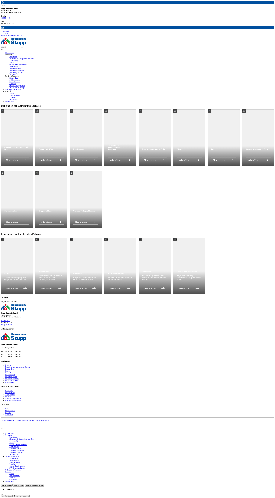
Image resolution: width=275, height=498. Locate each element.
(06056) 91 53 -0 (6, 18)
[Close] (2, 494)
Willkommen (9, 53)
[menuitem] (5, 31)
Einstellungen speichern (21, 496)
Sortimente (8, 435)
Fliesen (11, 62)
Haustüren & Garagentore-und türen (21, 59)
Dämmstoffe (13, 74)
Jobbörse (12, 97)
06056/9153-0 (5, 321)
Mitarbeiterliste (14, 95)
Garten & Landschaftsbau (18, 64)
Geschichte (13, 99)
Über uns (8, 472)
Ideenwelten (13, 78)
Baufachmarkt (14, 66)
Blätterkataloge (14, 80)
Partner (11, 93)
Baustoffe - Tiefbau (16, 72)
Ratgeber (12, 84)
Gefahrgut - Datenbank (13, 89)
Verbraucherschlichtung (41, 420)
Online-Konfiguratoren (17, 86)
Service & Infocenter (12, 456)
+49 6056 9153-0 (18, 35)
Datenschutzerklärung (19, 420)
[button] (2, 49)
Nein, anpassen (19, 485)
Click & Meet (9, 101)
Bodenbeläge (13, 60)
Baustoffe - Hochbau (16, 70)
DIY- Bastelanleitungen (17, 88)
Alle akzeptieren (7, 485)
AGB (3, 420)
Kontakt (30, 420)
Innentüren (13, 57)
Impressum (8, 420)
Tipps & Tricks (14, 82)
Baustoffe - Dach (15, 68)
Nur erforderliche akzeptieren (35, 485)
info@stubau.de (6, 35)
